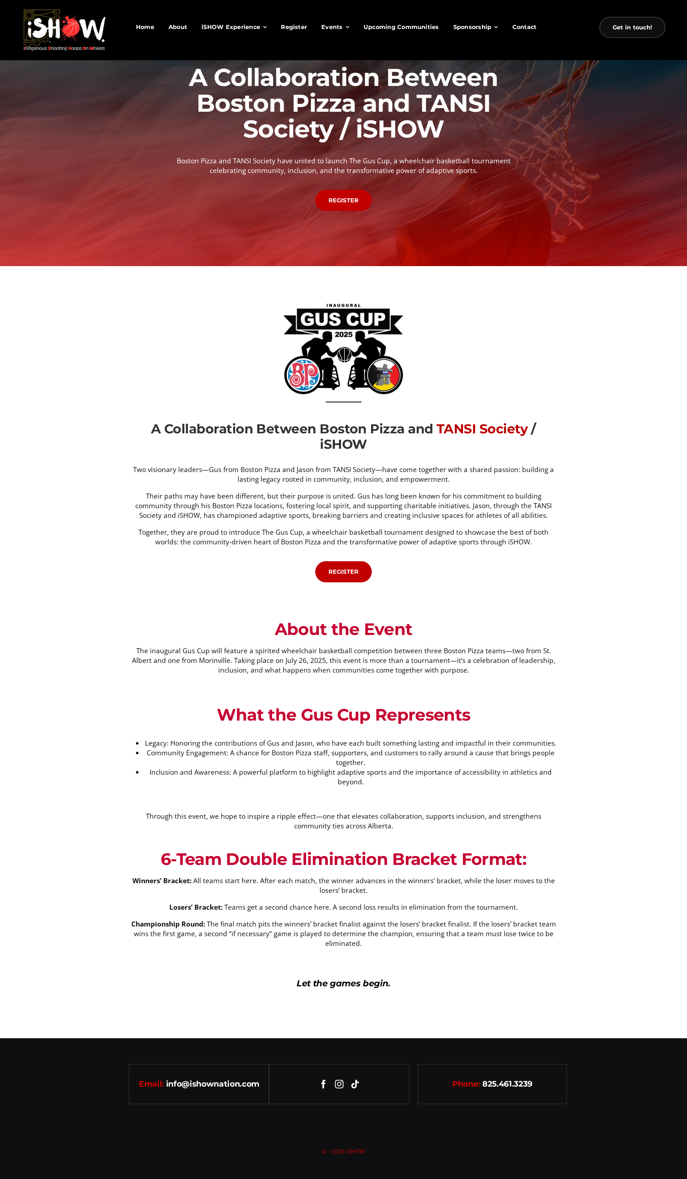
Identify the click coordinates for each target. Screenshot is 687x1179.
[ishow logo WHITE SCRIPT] (64, 11)
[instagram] (339, 1084)
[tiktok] (355, 1084)
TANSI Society (482, 429)
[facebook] (323, 1084)
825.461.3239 (507, 1084)
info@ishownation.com (212, 1084)
